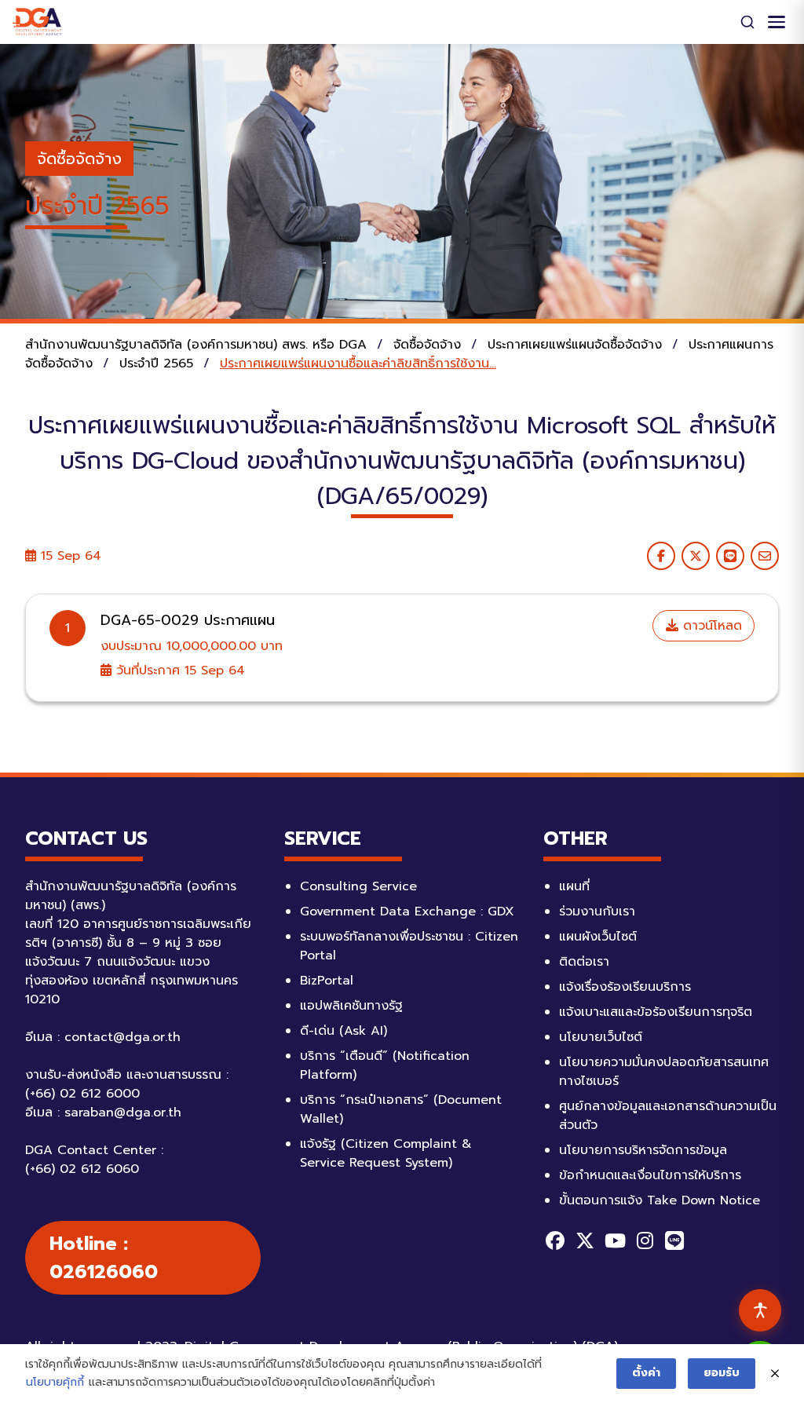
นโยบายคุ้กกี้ (55, 1382)
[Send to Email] (765, 556)
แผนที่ (574, 886)
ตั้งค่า (646, 1373)
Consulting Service (358, 886)
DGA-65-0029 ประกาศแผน (187, 620)
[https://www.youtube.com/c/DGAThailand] (615, 1240)
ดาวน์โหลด (710, 625)
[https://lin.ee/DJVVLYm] (674, 1240)
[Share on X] (696, 556)
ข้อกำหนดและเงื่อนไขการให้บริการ (650, 1175)
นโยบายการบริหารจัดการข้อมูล (643, 1150)
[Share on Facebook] (661, 556)
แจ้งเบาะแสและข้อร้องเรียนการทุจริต (655, 1012)
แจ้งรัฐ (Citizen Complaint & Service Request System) (386, 1153)
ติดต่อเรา (584, 961)
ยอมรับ (722, 1373)
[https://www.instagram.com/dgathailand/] (644, 1240)
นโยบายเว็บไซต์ (600, 1037)
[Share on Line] (730, 556)
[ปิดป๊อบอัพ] (775, 1374)
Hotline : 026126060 (103, 1257)
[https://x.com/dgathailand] (585, 1240)
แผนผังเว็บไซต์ (598, 936)
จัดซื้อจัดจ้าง (79, 158)
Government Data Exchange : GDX (407, 911)
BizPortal (326, 980)
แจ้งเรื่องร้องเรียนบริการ (625, 986)
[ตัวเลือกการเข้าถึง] (760, 1310)
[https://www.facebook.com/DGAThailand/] (555, 1240)
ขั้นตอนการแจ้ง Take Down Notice (659, 1200)
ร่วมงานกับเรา (597, 911)
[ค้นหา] (747, 22)
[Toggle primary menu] (776, 22)
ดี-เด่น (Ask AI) (343, 1030)
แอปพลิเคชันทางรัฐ (351, 1005)
